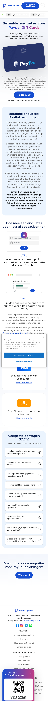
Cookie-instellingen (24, 361)
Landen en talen (24, 647)
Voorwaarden (24, 661)
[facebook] (17, 625)
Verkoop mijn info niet (24, 668)
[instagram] (21, 625)
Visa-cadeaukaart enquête (16, 333)
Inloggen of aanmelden (24, 635)
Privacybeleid (24, 657)
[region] (24, 350)
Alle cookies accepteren (23, 355)
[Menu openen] (42, 5)
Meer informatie (24, 383)
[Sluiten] (43, 337)
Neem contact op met (24, 643)
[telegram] (26, 625)
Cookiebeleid (24, 664)
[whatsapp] (30, 625)
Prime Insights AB (32, 620)
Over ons (24, 639)
